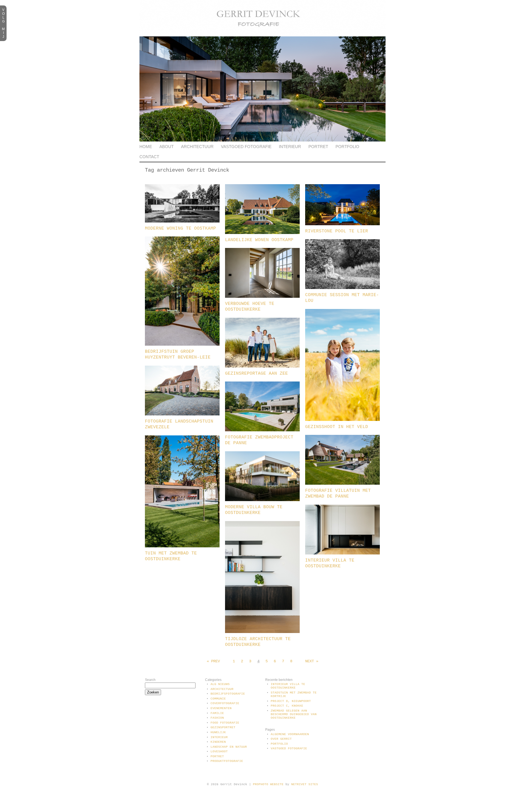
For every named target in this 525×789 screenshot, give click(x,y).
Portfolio (347, 146)
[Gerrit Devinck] (262, 35)
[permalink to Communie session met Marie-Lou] (342, 288)
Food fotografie (225, 722)
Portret (318, 146)
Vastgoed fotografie (246, 146)
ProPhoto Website (268, 784)
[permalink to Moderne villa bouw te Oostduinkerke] (262, 500)
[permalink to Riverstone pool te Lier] (342, 224)
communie (218, 698)
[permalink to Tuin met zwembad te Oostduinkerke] (182, 546)
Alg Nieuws (220, 684)
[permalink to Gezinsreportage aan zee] (262, 366)
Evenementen (221, 708)
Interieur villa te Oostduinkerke (288, 686)
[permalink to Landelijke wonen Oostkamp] (262, 233)
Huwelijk (218, 732)
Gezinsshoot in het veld (336, 426)
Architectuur (197, 146)
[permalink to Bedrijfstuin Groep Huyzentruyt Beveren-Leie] (182, 344)
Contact (149, 157)
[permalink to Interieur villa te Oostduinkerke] (342, 553)
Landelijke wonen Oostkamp (259, 240)
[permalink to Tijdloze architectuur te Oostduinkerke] (262, 632)
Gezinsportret (223, 727)
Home (145, 146)
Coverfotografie (225, 703)
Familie (217, 713)
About (166, 146)
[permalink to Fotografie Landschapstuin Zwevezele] (182, 414)
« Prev (213, 661)
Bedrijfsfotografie (228, 693)
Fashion (217, 717)
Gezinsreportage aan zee (256, 373)
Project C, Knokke (287, 705)
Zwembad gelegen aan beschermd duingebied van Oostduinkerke (294, 714)
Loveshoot (219, 751)
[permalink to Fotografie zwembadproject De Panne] (262, 430)
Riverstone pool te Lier (336, 231)
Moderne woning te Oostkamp (180, 228)
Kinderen (218, 742)
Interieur (290, 146)
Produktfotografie (227, 761)
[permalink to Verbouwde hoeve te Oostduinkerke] (262, 296)
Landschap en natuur (229, 746)
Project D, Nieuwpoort (291, 701)
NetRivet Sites (304, 784)
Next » (311, 661)
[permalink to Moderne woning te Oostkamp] (182, 221)
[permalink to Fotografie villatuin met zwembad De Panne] (342, 483)
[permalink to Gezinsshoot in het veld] (342, 420)
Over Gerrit (281, 739)
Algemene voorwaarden (290, 734)
